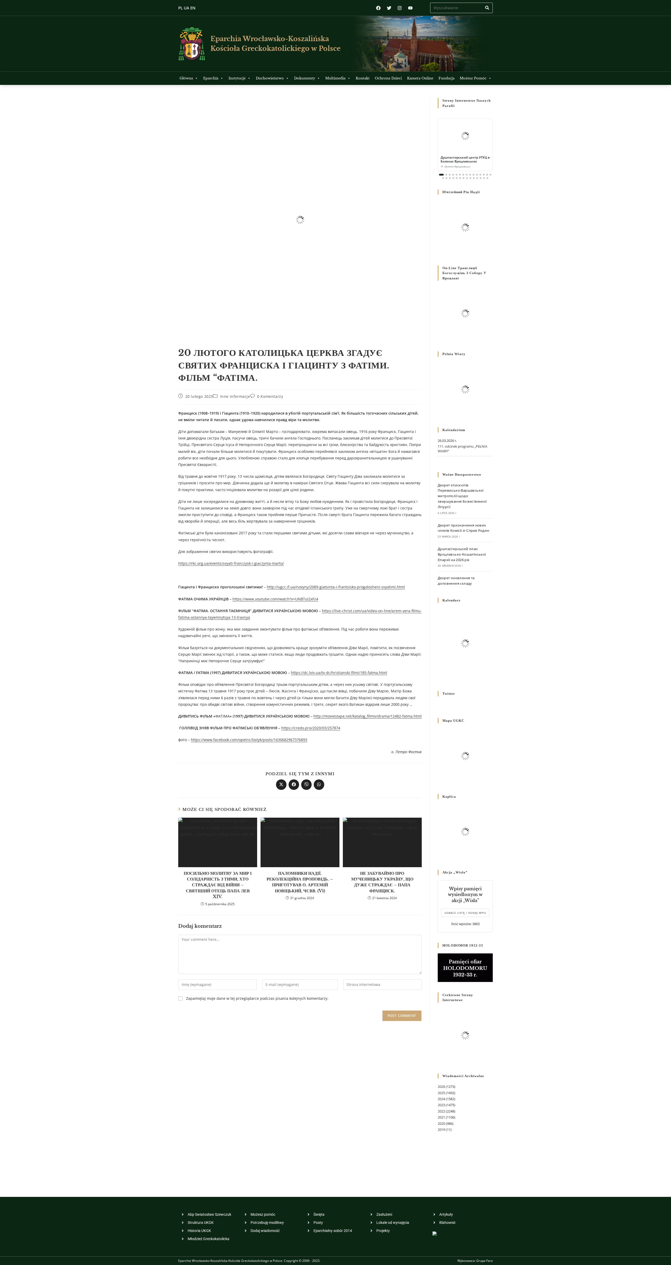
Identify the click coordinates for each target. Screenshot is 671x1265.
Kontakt (363, 78)
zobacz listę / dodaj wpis (465, 913)
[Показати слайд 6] (460, 175)
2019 (441, 1129)
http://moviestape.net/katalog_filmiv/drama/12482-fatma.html (367, 716)
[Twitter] (389, 8)
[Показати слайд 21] (460, 178)
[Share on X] (281, 784)
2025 (441, 1092)
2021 (441, 1117)
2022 (441, 1111)
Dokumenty (304, 78)
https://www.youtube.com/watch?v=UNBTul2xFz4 (275, 598)
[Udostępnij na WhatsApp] (319, 784)
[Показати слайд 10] (473, 175)
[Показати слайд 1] (441, 175)
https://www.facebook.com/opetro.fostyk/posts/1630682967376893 (249, 739)
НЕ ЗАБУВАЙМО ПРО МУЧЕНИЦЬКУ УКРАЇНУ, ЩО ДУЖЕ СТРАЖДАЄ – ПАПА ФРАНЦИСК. (382, 882)
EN (193, 7)
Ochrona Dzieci (388, 78)
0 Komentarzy (270, 396)
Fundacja (446, 78)
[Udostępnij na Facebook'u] (294, 784)
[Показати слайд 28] (484, 178)
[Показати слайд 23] (467, 178)
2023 (441, 1105)
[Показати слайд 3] (450, 175)
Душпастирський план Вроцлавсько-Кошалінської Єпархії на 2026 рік (462, 554)
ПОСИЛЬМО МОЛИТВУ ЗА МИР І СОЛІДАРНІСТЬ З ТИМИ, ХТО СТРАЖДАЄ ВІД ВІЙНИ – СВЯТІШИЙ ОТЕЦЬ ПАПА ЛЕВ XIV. (218, 885)
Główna (186, 78)
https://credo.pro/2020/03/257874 (310, 727)
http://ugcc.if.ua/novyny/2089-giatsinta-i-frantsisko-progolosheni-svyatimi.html (336, 586)
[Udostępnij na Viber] (306, 784)
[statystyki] (434, 1232)
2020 (441, 1123)
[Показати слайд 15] (490, 175)
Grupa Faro (484, 1260)
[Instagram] (400, 8)
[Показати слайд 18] (450, 178)
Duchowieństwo (270, 78)
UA (186, 7)
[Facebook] (378, 8)
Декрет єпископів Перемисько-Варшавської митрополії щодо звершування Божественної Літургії (462, 496)
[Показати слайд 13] (484, 175)
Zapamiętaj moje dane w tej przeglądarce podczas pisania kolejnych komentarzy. (257, 998)
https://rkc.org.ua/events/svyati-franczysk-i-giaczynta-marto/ (231, 563)
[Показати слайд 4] (453, 175)
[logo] (191, 43)
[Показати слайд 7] (463, 175)
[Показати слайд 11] (477, 175)
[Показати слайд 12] (480, 175)
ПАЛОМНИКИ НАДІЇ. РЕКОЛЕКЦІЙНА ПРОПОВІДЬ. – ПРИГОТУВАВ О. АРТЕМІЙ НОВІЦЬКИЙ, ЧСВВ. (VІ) (300, 882)
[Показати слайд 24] (470, 178)
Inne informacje (235, 396)
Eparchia (210, 78)
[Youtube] (410, 8)
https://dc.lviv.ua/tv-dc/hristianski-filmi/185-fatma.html (339, 672)
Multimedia (335, 78)
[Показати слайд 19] (453, 178)
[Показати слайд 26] (477, 178)
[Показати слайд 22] (463, 178)
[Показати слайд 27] (480, 178)
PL (180, 7)
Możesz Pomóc (473, 78)
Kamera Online (420, 78)
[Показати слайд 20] (457, 178)
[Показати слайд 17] (446, 178)
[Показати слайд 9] (470, 175)
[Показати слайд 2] (446, 175)
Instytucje (237, 78)
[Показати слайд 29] (487, 178)
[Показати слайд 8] (467, 175)
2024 (441, 1098)
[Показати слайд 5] (456, 175)
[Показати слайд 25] (474, 178)
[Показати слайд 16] (443, 178)
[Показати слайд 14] (487, 175)
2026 (441, 1086)
